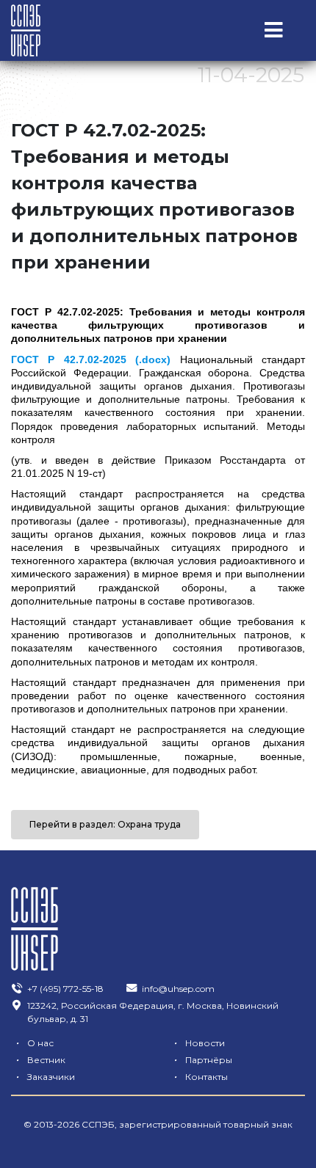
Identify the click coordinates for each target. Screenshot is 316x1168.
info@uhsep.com (178, 988)
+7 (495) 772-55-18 (65, 988)
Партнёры (202, 1060)
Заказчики (45, 1076)
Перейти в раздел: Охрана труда (105, 824)
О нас (34, 1043)
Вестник (40, 1060)
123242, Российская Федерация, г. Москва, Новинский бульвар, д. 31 (153, 1012)
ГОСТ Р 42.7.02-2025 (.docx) (90, 359)
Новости (199, 1043)
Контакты (200, 1076)
